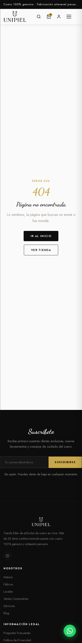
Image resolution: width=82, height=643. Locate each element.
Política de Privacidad (17, 640)
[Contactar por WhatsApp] (70, 631)
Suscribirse (65, 462)
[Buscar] (38, 16)
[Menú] (69, 16)
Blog (6, 613)
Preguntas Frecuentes (16, 633)
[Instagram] (7, 556)
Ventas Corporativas (15, 599)
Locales (8, 591)
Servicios (9, 606)
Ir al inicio (41, 236)
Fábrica (8, 584)
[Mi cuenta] (58, 16)
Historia (8, 577)
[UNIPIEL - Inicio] (14, 16)
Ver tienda (41, 250)
